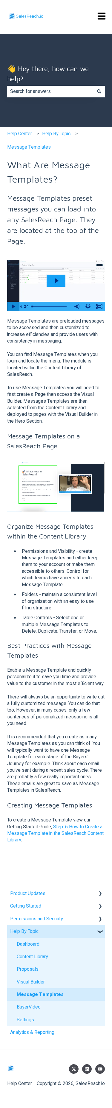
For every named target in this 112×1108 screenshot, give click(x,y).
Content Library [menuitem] (32, 956)
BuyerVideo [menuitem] (29, 1007)
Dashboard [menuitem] (28, 944)
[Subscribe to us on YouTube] (100, 1069)
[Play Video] (13, 306)
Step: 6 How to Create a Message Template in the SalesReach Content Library (55, 833)
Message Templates (29, 147)
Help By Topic (56, 133)
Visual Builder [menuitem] (31, 982)
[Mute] (76, 306)
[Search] (99, 91)
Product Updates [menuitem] (27, 893)
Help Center (19, 133)
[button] (100, 894)
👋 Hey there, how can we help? (48, 74)
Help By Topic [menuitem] (24, 931)
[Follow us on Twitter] (74, 1069)
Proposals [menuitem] (28, 969)
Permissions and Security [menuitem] (36, 918)
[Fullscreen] (99, 306)
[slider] (50, 306)
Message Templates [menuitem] (40, 994)
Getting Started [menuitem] (25, 906)
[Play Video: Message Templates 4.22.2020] (56, 281)
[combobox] (50, 91)
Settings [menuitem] (25, 1019)
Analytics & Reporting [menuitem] (32, 1032)
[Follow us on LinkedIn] (87, 1069)
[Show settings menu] (87, 306)
